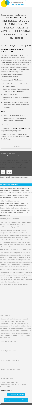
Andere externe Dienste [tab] (8, 315)
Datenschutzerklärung (6, 390)
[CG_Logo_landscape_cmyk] (13, 3)
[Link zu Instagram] (27, 153)
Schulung (15, 91)
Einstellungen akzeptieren (16, 394)
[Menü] (28, 4)
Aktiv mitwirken (12, 17)
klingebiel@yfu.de (15, 130)
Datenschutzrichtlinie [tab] (7, 379)
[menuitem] (24, 4)
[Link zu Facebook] (30, 153)
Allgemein (22, 17)
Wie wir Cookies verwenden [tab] (9, 185)
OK (3, 172)
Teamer (19, 89)
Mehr (9, 172)
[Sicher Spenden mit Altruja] (0, 404)
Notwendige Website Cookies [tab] (9, 219)
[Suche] (24, 4)
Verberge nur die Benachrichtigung (16, 400)
